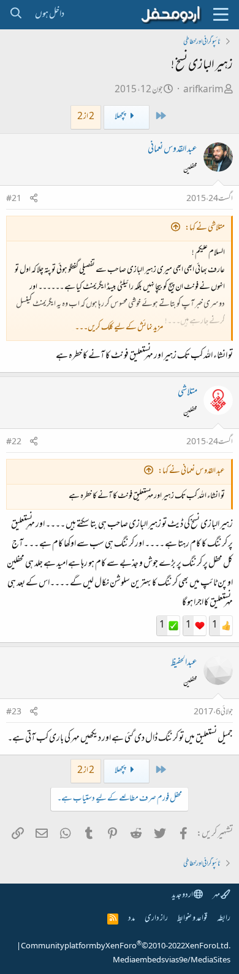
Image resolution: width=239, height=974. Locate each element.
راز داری (156, 918)
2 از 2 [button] (85, 117)
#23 (13, 712)
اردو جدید (183, 895)
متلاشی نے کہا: (205, 228)
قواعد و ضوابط (192, 918)
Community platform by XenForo (125, 946)
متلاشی (187, 393)
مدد (131, 918)
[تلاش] (15, 14)
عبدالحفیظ (184, 663)
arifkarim (203, 90)
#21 (13, 199)
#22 (13, 442)
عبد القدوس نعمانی (172, 150)
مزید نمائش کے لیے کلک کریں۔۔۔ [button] (119, 328)
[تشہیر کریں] (34, 199)
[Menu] (221, 14)
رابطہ (223, 918)
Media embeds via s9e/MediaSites (171, 960)
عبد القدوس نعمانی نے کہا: (191, 471)
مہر (217, 895)
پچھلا (120, 117)
